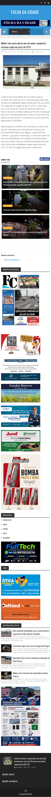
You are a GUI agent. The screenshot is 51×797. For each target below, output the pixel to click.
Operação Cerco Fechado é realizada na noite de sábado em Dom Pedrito (25, 233)
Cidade (5, 525)
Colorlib (29, 794)
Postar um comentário (11, 259)
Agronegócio (7, 520)
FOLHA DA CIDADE (25, 12)
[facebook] (41, 2)
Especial (5, 529)
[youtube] (48, 2)
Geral (5, 533)
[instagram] (45, 2)
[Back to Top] (25, 790)
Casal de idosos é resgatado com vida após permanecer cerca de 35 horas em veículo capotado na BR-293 (25, 183)
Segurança (38, 52)
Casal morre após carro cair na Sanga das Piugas (19, 209)
